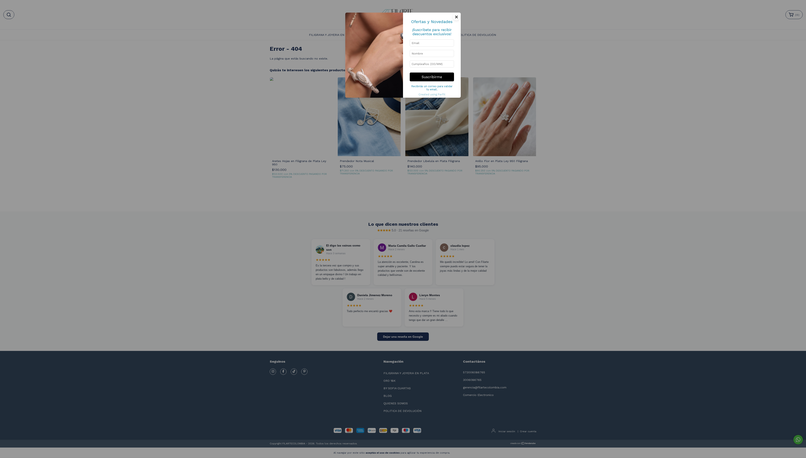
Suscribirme (432, 77)
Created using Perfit (432, 94)
